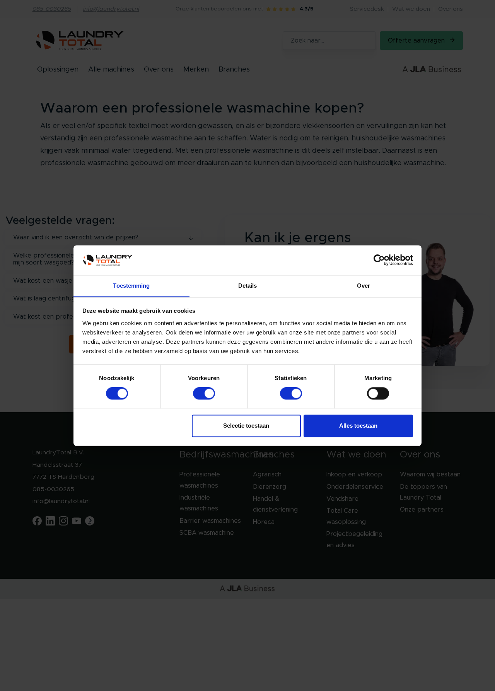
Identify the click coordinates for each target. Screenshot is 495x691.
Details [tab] (247, 285)
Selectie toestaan (246, 425)
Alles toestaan (358, 425)
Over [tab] (363, 285)
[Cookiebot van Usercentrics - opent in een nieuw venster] (379, 260)
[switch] (204, 393)
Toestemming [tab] (131, 285)
